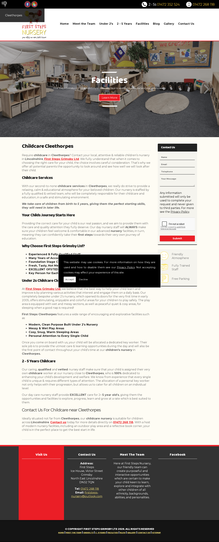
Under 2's (106, 23)
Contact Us (186, 23)
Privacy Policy (126, 267)
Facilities (142, 23)
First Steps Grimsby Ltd (61, 159)
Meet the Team (84, 23)
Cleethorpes (13, 15)
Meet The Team (132, 454)
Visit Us (41, 454)
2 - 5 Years (124, 23)
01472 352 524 (168, 4)
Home (64, 23)
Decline (83, 279)
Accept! (69, 279)
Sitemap (156, 532)
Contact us (58, 422)
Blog (156, 23)
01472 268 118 (204, 4)
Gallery (169, 23)
